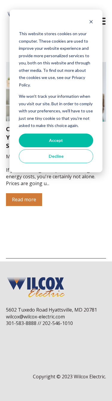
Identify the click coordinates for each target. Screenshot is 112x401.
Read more (24, 199)
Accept (56, 140)
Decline (56, 156)
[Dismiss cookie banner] (91, 22)
